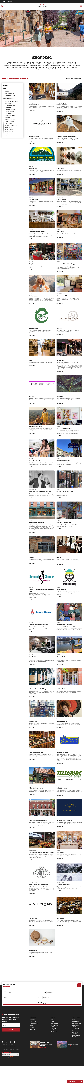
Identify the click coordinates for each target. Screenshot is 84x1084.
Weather (53, 1019)
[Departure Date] (62, 992)
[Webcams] (81, 1)
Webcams (53, 1017)
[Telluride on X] (6, 1042)
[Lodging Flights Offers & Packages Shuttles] (79, 985)
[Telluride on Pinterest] (14, 1042)
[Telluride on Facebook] (2, 1042)
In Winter (32, 1019)
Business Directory (77, 1023)
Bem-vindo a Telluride (75, 1033)
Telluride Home (42, 6)
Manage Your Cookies (14, 1049)
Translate (15, 1057)
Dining (31, 1025)
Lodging (32, 1027)
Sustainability (75, 1021)
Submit (11, 1029)
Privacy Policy (5, 1049)
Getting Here (54, 1023)
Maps (52, 1021)
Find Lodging (42, 1003)
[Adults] (21, 997)
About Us (32, 1029)
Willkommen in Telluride (76, 1036)
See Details (32, 110)
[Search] (2, 6)
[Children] (61, 997)
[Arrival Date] (22, 992)
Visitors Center (76, 1017)
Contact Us (54, 1031)
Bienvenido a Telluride (75, 1026)
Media (73, 1019)
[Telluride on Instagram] (10, 1042)
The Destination (34, 1023)
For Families (33, 1021)
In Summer (33, 1017)
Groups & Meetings (53, 1029)
